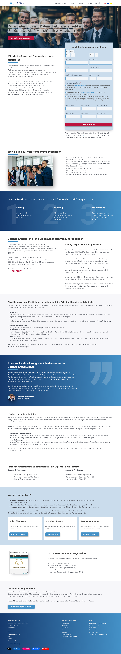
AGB (9, 636)
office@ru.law (11, 627)
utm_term (84, 113)
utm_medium (69, 105)
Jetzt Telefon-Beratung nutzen (20, 38)
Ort (98, 75)
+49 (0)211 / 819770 (89, 135)
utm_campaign (102, 105)
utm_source (85, 105)
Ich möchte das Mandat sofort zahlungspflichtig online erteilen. (87, 96)
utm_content (69, 113)
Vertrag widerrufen (14, 644)
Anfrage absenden (89, 124)
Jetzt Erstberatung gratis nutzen (20, 606)
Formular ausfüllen (89, 534)
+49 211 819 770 (13, 625)
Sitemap (10, 638)
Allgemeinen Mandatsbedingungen (89, 92)
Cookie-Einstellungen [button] (13, 641)
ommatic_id (101, 113)
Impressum (11, 632)
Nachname (93, 59)
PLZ (90, 75)
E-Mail (67, 67)
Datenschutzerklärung (80, 85)
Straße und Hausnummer (73, 75)
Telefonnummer (95, 67)
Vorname (68, 59)
